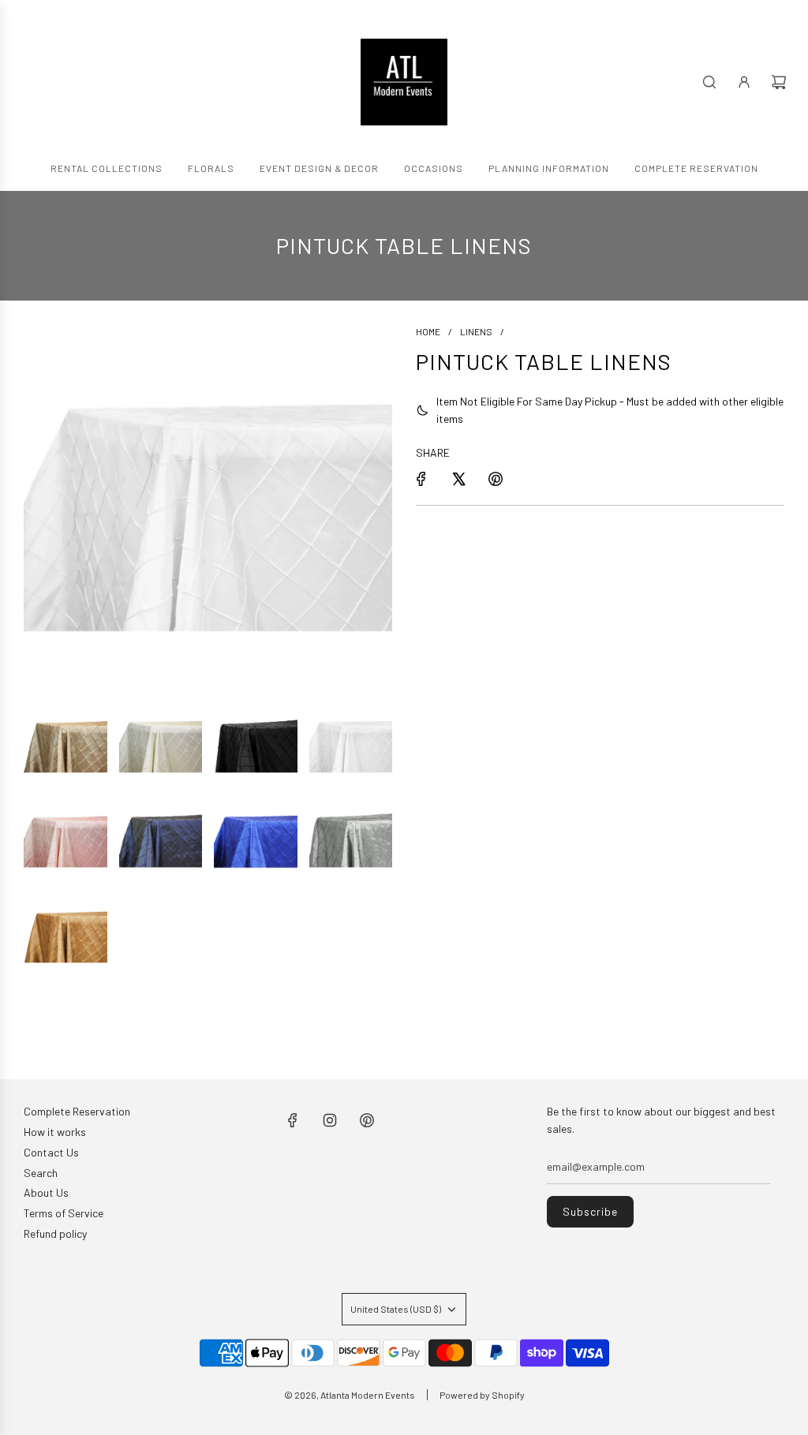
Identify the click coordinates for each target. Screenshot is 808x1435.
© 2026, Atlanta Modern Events (349, 1394)
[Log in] (744, 82)
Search (41, 1172)
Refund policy (55, 1233)
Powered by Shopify (482, 1394)
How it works (55, 1131)
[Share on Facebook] (421, 479)
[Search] (709, 82)
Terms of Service (63, 1213)
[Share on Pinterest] (495, 479)
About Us (46, 1192)
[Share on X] (458, 479)
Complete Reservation (77, 1111)
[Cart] (778, 82)
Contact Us (51, 1152)
